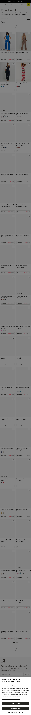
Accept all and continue (15, 703)
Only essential (15, 708)
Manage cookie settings (15, 712)
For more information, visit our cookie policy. (11, 698)
